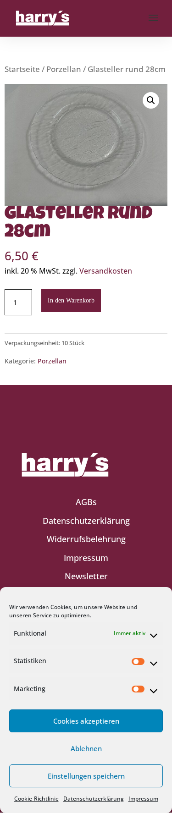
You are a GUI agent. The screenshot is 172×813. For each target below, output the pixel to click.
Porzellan (63, 69)
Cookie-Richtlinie (36, 798)
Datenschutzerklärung (93, 798)
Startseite (22, 69)
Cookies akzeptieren (86, 720)
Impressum (143, 798)
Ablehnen (86, 748)
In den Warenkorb (71, 300)
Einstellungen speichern (86, 775)
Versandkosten (105, 271)
